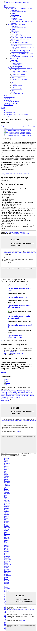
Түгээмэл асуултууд (10, 97)
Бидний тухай (8, 100)
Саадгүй (14, 60)
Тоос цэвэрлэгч (16, 77)
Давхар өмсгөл (16, 34)
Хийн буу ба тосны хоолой (19, 79)
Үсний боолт (15, 64)
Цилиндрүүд (15, 69)
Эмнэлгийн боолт (16, 63)
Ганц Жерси (15, 10)
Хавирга (14, 18)
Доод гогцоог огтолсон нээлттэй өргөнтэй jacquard (21, 44)
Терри (13, 13)
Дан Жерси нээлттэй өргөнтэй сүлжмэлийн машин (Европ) (20, 51)
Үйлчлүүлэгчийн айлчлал (12, 103)
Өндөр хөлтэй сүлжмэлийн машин (22, 56)
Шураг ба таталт (16, 85)
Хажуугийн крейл (17, 93)
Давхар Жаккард (16, 19)
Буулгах (13, 84)
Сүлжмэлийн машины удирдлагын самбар (16, 336)
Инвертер (14, 87)
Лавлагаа (3, 372)
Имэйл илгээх (5, 400)
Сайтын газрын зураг (23, 390)
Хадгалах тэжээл (16, 81)
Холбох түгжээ (16, 16)
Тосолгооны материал (18, 76)
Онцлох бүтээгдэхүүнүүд (8, 390)
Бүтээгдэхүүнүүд (9, 7)
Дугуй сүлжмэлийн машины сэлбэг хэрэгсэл (19, 394)
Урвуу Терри (15, 15)
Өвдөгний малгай (16, 66)
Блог (5, 95)
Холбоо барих (8, 105)
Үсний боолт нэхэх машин (9, 392)
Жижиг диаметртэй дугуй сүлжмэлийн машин (15, 395)
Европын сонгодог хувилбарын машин (20, 8)
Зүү (12, 90)
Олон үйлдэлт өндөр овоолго (20, 42)
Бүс (12, 82)
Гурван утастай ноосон (18, 11)
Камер (13, 72)
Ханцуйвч (14, 61)
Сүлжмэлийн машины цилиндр (15, 232)
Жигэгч (13, 92)
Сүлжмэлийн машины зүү (18, 297)
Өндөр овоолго (16, 40)
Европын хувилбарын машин (17, 24)
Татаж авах (7, 98)
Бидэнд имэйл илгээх (7, 173)
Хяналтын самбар (16, 89)
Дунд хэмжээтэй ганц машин (20, 39)
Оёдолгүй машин (13, 58)
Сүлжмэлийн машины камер (20, 233)
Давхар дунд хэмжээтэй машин (21, 37)
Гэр (5, 5)
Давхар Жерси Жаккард (18, 36)
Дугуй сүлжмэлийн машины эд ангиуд (20, 68)
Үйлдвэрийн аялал (13, 101)
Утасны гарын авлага (18, 74)
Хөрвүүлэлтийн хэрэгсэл (19, 71)
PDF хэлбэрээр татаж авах (22, 173)
